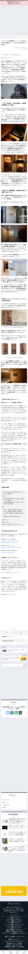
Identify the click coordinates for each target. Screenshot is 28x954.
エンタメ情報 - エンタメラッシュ (14, 919)
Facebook (12, 714)
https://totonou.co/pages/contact (8, 552)
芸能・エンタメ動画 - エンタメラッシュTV (14, 936)
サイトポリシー (21, 909)
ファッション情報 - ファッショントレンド (14, 924)
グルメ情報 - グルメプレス (14, 917)
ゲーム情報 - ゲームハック (14, 922)
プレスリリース (11, 636)
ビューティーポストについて (14, 907)
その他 (3, 807)
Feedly (16, 714)
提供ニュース (5, 802)
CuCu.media (6, 804)
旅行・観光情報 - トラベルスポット (14, 929)
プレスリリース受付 (19, 910)
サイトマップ (15, 912)
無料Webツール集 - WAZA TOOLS (14, 945)
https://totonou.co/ (12, 594)
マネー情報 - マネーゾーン (14, 927)
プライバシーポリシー (10, 909)
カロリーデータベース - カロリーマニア (14, 941)
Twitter (8, 714)
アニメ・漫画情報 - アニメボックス (14, 921)
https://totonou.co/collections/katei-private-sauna (11, 547)
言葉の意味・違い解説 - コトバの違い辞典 (14, 946)
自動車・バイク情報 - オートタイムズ (14, 931)
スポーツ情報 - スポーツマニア (14, 926)
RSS (20, 714)
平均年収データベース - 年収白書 (14, 943)
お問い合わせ (9, 910)
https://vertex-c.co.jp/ (15, 572)
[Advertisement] (14, 20)
